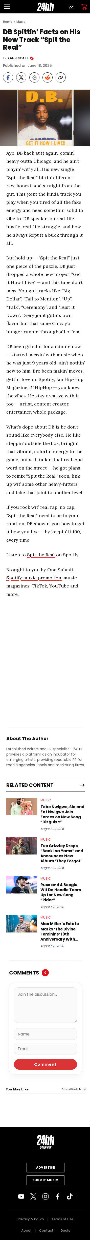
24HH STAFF (18, 58)
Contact (46, 1230)
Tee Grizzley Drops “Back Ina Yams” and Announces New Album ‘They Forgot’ (61, 853)
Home (7, 21)
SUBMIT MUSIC (45, 1180)
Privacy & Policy (31, 1219)
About (26, 1230)
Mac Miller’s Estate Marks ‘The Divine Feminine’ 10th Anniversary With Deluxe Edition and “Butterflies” (59, 931)
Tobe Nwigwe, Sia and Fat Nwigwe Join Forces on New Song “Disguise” (62, 814)
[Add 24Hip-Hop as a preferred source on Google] (34, 77)
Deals (65, 1230)
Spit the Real (41, 555)
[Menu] (9, 6)
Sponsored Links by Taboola (73, 1089)
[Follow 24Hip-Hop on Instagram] (45, 1196)
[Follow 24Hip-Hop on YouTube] (21, 1196)
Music (20, 21)
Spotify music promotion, (34, 578)
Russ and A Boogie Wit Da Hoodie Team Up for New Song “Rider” (60, 892)
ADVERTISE (45, 1167)
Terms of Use (62, 1219)
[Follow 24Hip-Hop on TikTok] (69, 1196)
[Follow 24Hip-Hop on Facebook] (57, 1196)
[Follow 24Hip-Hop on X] (33, 1196)
